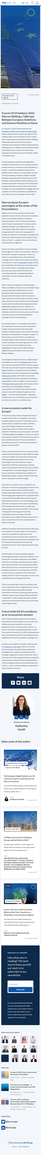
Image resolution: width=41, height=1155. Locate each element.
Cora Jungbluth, (17, 865)
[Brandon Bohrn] (24, 1049)
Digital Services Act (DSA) (14, 384)
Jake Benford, (10, 858)
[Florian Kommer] (5, 1039)
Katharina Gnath (17, 799)
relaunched (22, 487)
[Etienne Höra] (33, 1049)
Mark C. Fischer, (19, 860)
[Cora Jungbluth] (33, 1039)
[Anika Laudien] (24, 1058)
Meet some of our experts (10, 1032)
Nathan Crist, (9, 933)
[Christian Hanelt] (5, 1049)
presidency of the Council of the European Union (19, 131)
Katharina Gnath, (18, 862)
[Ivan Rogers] (5, 1058)
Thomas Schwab (10, 935)
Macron (25, 470)
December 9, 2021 (26, 262)
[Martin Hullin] (14, 1039)
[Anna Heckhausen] (14, 1049)
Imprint (14, 1146)
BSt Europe (3, 1128)
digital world (26, 362)
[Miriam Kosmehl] (24, 1039)
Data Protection (24, 1146)
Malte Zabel (20, 869)
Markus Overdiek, (19, 867)
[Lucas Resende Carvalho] (33, 1058)
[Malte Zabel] (14, 1058)
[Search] (32, 2)
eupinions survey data (12, 647)
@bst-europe (3, 1122)
